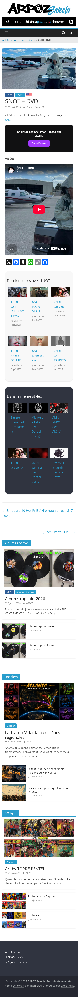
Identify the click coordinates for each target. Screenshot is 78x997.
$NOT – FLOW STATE (37, 306)
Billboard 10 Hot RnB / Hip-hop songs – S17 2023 (37, 513)
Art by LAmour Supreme (42, 896)
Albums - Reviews (25, 592)
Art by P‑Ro (34, 915)
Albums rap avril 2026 (41, 645)
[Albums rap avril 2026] (14, 644)
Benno (30, 107)
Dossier (11, 725)
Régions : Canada (16, 962)
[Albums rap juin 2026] (39, 551)
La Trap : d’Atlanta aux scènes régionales (32, 735)
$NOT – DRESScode (38, 355)
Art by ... (11, 862)
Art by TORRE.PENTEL (25, 868)
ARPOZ (29, 603)
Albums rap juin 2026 (25, 598)
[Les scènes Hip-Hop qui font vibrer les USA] (14, 786)
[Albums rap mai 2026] (14, 624)
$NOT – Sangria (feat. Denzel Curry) (37, 472)
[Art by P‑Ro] (14, 913)
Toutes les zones (12, 952)
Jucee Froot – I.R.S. (60, 532)
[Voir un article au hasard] (72, 33)
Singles (20, 94)
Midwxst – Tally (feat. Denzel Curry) (37, 427)
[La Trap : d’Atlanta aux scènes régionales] (39, 685)
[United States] (29, 94)
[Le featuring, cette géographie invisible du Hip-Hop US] (14, 767)
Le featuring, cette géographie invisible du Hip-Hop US (46, 770)
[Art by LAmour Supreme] (14, 894)
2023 (9, 94)
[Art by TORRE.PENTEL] (39, 821)
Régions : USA (14, 957)
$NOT (41, 107)
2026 (9, 592)
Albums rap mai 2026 (41, 626)
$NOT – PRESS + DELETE (16, 355)
